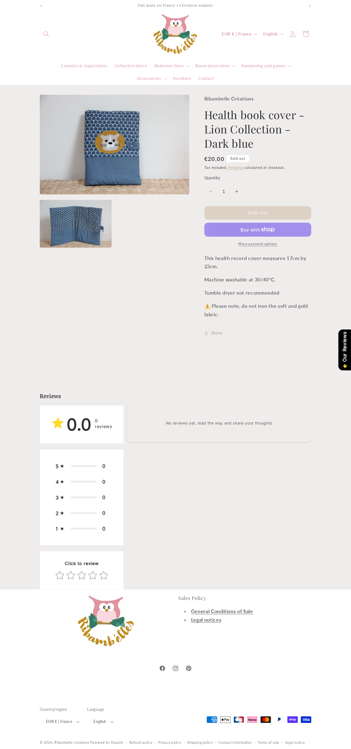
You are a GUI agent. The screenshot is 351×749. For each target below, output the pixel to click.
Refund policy (140, 742)
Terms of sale (268, 742)
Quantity (212, 177)
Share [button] (216, 332)
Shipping (235, 167)
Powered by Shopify (106, 742)
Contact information (235, 742)
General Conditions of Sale (222, 611)
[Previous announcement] (41, 6)
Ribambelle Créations (71, 742)
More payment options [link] (257, 244)
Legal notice (295, 742)
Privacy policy (169, 742)
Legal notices (206, 620)
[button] (46, 33)
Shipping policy (200, 742)
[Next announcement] (310, 6)
